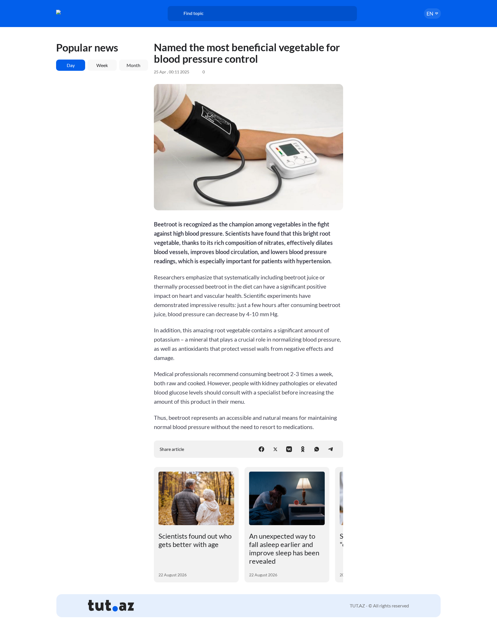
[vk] (289, 449)
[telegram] (330, 449)
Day (71, 65)
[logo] (78, 12)
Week (102, 65)
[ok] (303, 449)
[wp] (317, 449)
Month (133, 65)
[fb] (261, 449)
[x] (275, 449)
